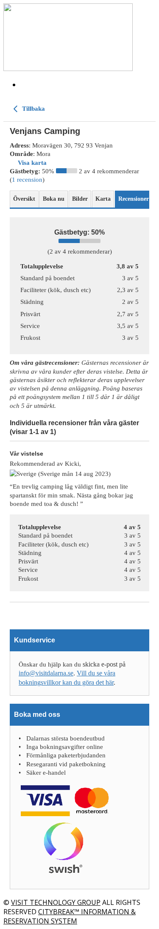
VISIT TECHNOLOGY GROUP (55, 902)
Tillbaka (32, 108)
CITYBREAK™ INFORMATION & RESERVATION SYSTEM (69, 916)
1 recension (27, 179)
